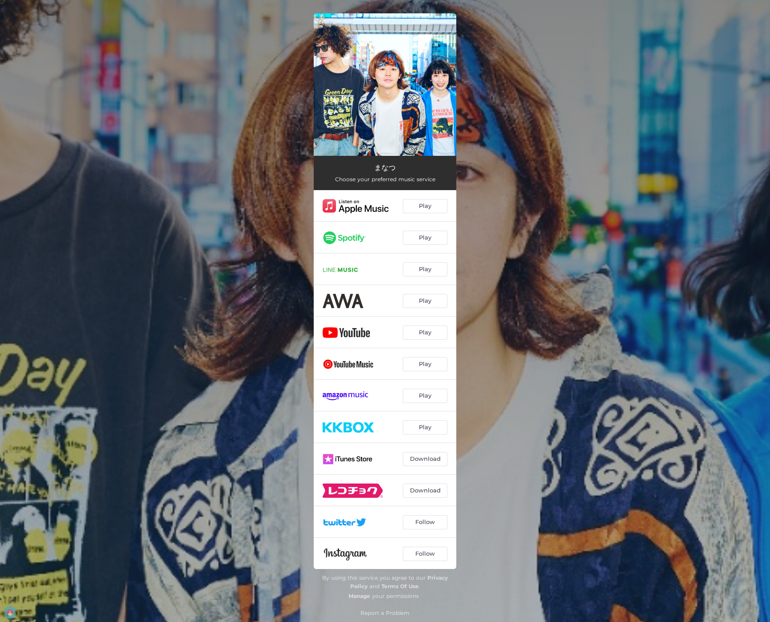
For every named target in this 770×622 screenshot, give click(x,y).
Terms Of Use (400, 586)
